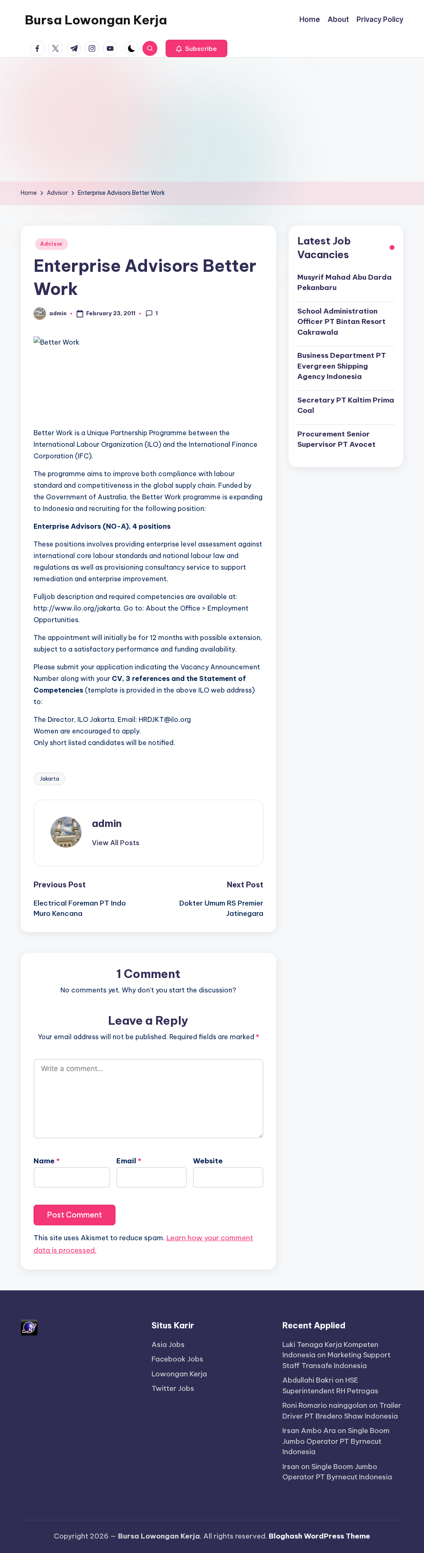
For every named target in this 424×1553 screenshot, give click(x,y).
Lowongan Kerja (179, 1373)
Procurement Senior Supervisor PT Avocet (336, 439)
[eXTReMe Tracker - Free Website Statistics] (29, 1326)
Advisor (51, 244)
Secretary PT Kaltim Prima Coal (345, 405)
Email (128, 1160)
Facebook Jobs (177, 1359)
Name (47, 1160)
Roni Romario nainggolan (324, 1405)
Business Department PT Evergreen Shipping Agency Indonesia (341, 366)
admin (107, 823)
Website (208, 1160)
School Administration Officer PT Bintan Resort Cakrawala (341, 322)
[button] (196, 48)
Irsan (290, 1466)
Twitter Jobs (173, 1388)
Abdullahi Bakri (307, 1380)
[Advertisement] (212, 119)
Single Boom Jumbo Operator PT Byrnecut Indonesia (336, 1441)
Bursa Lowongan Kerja (96, 20)
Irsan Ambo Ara (309, 1430)
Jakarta (49, 778)
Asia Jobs (168, 1344)
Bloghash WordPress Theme (319, 1536)
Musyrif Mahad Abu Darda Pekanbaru (344, 282)
